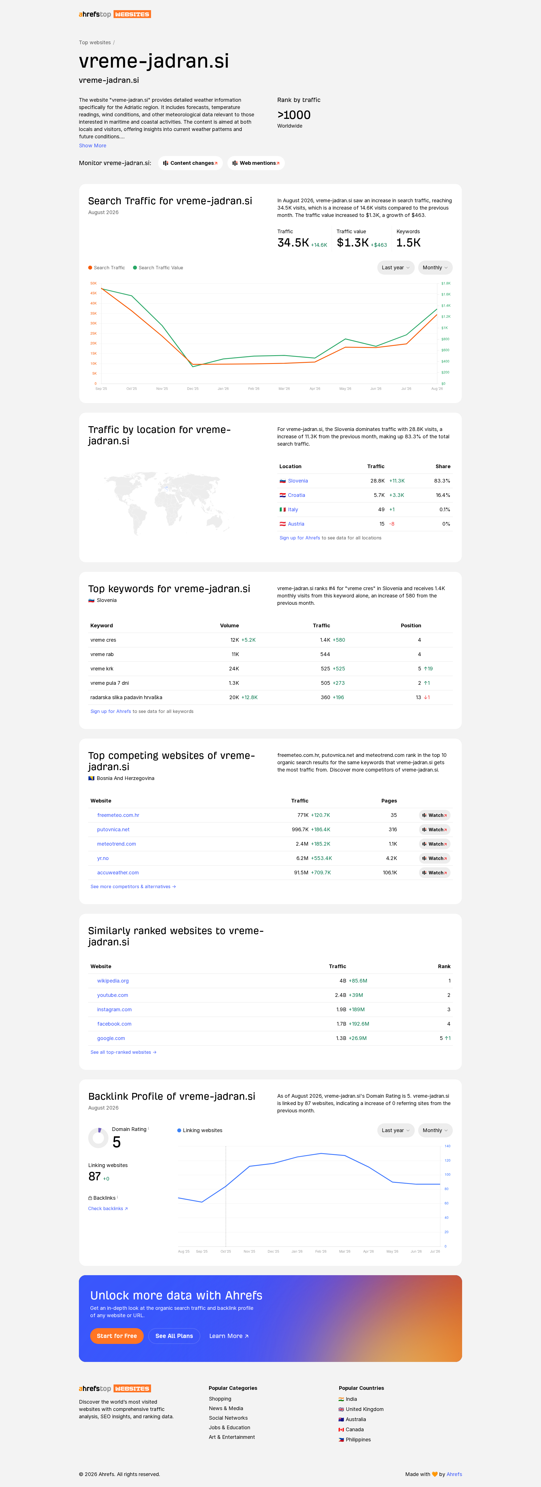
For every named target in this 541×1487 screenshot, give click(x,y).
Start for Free (117, 1336)
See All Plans (174, 1336)
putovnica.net (113, 829)
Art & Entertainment (232, 1437)
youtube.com (112, 995)
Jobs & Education (229, 1427)
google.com (111, 1038)
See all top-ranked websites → (123, 1052)
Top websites (95, 42)
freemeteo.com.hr (118, 815)
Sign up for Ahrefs (300, 538)
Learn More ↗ (229, 1336)
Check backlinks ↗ (108, 1208)
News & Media (226, 1408)
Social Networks (228, 1418)
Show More (92, 145)
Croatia (296, 495)
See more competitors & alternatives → (133, 886)
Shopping (220, 1399)
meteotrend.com (116, 844)
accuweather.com (118, 872)
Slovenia (298, 481)
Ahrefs (454, 1474)
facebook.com (114, 1024)
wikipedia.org (113, 981)
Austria (296, 524)
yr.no (103, 858)
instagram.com (114, 1009)
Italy (293, 509)
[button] (148, 1129)
